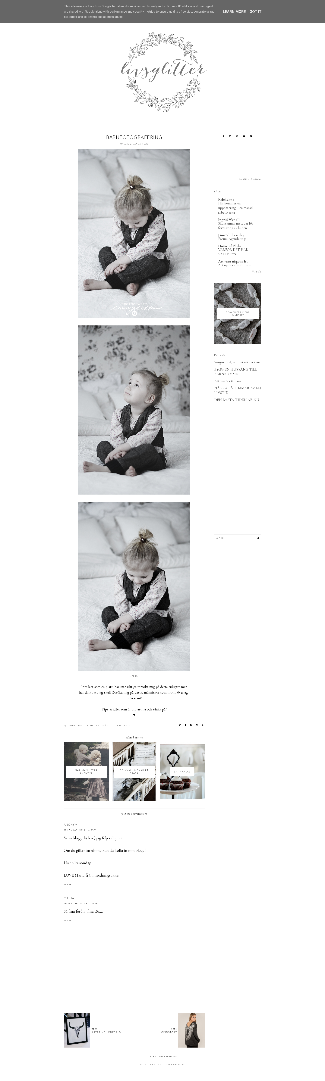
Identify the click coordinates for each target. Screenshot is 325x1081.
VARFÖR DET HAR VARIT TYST (233, 251)
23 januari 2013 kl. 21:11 (80, 830)
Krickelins (226, 199)
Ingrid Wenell (229, 219)
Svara (68, 884)
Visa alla (256, 271)
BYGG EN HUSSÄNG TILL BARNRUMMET (235, 371)
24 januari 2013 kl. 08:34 (81, 903)
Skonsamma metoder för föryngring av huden (235, 225)
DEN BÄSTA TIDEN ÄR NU (236, 400)
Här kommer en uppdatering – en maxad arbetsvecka (235, 208)
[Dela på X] (180, 725)
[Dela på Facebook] (185, 725)
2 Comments (121, 725)
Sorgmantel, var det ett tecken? (237, 362)
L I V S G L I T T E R (157, 1065)
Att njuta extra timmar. (234, 265)
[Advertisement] (134, 989)
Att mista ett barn (227, 381)
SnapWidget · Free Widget (250, 179)
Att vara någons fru (233, 261)
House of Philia (229, 246)
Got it (256, 11)
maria (69, 898)
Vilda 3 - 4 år (99, 725)
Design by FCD (176, 1065)
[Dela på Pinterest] (191, 725)
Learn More (234, 11)
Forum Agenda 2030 (232, 239)
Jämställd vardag (231, 235)
